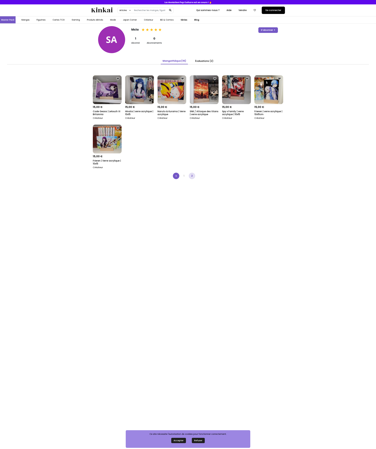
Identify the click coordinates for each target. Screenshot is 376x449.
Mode (113, 19)
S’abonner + (268, 30)
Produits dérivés (95, 19)
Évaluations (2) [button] (204, 61)
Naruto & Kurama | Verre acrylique (171, 113)
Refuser (198, 440)
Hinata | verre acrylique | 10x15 (139, 113)
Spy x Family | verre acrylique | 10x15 (233, 113)
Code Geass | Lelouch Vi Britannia (106, 113)
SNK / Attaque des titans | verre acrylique (204, 113)
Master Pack (7, 19)
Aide (228, 10)
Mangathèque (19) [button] (174, 61)
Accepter (179, 440)
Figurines (41, 19)
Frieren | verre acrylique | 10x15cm (268, 113)
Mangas (25, 19)
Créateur (148, 19)
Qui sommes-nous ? (207, 10)
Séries (184, 19)
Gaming (76, 19)
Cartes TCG (59, 19)
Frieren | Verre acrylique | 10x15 (107, 162)
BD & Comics (167, 19)
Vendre (243, 10)
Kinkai (102, 10)
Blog (196, 19)
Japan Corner (130, 19)
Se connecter (273, 10)
